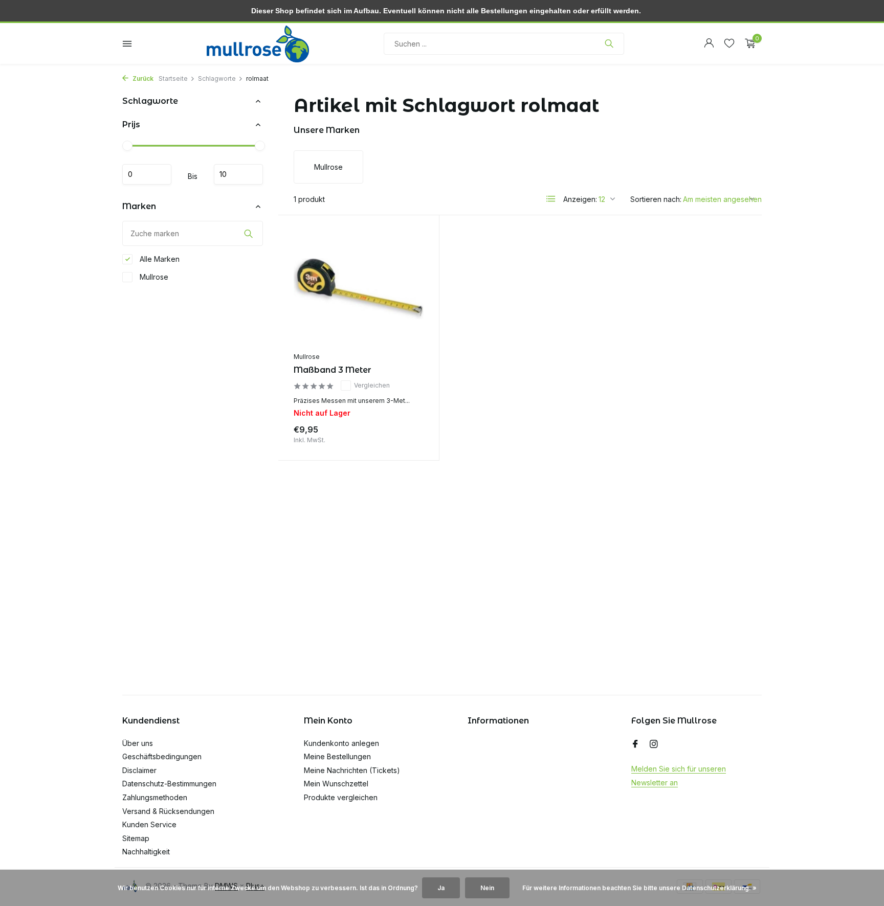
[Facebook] (635, 744)
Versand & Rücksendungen (168, 811)
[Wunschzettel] (729, 43)
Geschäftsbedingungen (162, 756)
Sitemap (135, 838)
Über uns (137, 743)
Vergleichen (372, 385)
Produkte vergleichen (341, 797)
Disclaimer (139, 770)
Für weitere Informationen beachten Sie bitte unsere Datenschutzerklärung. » (639, 888)
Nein (487, 888)
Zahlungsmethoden (154, 797)
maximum (238, 174)
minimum (146, 174)
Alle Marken (159, 259)
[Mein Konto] (709, 43)
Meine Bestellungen (337, 756)
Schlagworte (217, 78)
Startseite (173, 78)
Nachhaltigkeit (146, 851)
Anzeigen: (580, 199)
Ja (441, 888)
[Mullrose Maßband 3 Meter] (359, 289)
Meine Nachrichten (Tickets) (352, 770)
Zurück (142, 78)
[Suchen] (609, 43)
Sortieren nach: (655, 199)
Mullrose (153, 277)
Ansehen (400, 432)
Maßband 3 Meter (332, 370)
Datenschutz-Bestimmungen (169, 783)
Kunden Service (149, 824)
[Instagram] (654, 744)
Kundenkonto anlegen (341, 743)
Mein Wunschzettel (336, 783)
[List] (551, 198)
